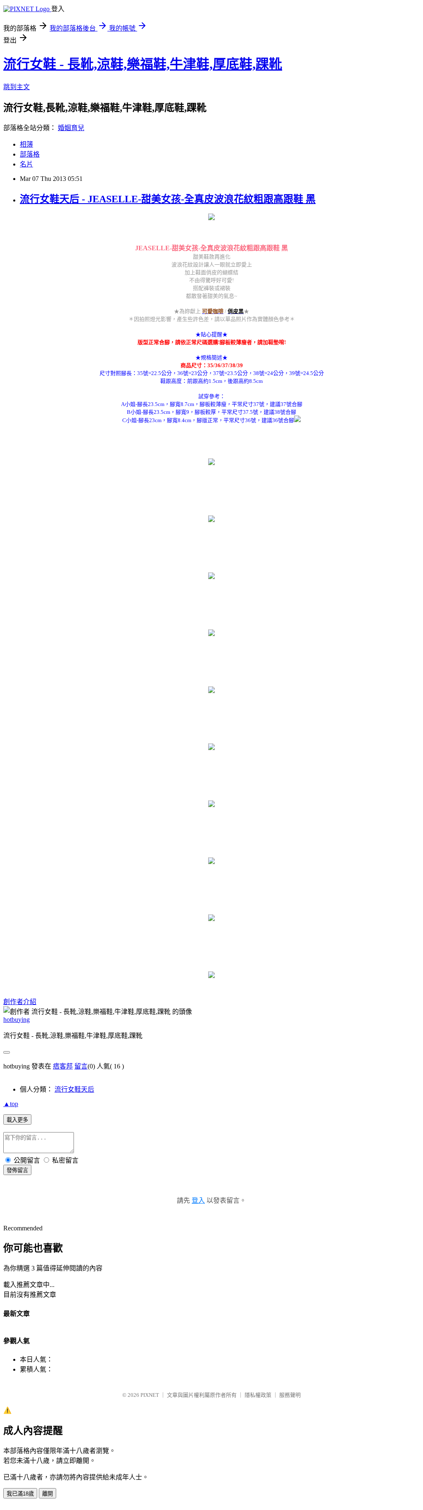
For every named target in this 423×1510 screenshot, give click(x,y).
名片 (26, 164)
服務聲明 (290, 1395)
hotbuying (16, 1019)
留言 (81, 1066)
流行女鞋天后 (74, 1089)
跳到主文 (16, 86)
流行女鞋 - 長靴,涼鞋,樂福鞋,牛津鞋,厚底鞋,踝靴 (142, 64)
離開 (47, 1494)
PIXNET (149, 1395)
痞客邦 (63, 1066)
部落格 (30, 154)
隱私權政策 (258, 1395)
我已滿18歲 (20, 1494)
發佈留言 (17, 1170)
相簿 (26, 144)
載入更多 (17, 1120)
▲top (10, 1103)
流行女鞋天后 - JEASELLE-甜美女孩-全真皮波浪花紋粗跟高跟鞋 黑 (168, 199)
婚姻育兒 (71, 127)
